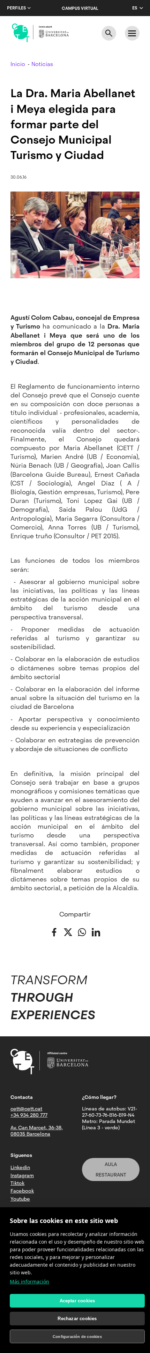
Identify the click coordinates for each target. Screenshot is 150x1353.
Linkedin (20, 1167)
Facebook (22, 1191)
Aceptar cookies (77, 1300)
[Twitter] (68, 931)
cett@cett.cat (26, 1109)
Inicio (17, 64)
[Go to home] (40, 33)
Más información (29, 1281)
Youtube (20, 1199)
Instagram (22, 1175)
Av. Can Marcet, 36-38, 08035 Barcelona (36, 1130)
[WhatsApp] (82, 931)
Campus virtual (80, 8)
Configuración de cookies (77, 1336)
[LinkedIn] (96, 931)
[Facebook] (54, 931)
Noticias (42, 64)
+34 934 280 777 (28, 1115)
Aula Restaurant (111, 1169)
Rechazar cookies (77, 1318)
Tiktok (17, 1183)
